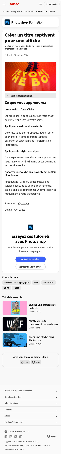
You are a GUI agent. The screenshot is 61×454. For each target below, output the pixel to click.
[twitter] (15, 436)
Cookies (46, 445)
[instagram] (11, 436)
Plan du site (9, 449)
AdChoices (20, 449)
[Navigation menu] (4, 4)
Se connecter (52, 4)
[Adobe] (14, 4)
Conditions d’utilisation (33, 445)
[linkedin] (20, 436)
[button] (40, 4)
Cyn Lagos (23, 203)
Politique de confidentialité (14, 445)
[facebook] (6, 436)
